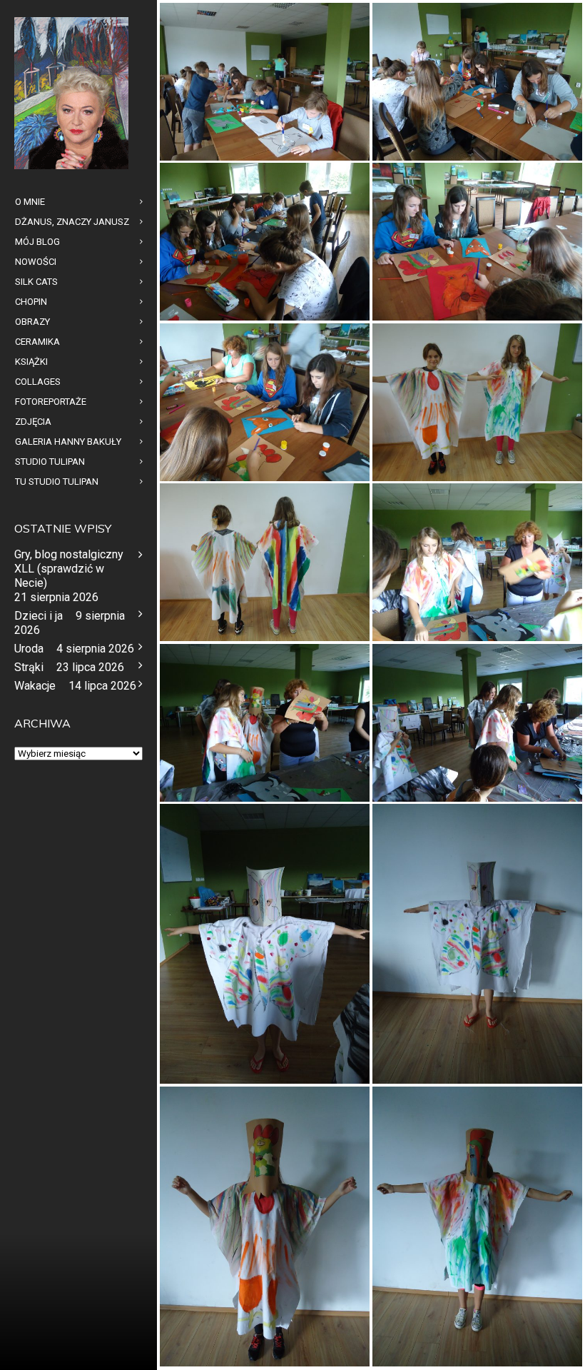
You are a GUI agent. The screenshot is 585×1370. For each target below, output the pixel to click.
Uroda (29, 648)
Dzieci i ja (38, 616)
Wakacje (35, 685)
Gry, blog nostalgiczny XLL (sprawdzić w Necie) (68, 569)
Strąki (29, 667)
